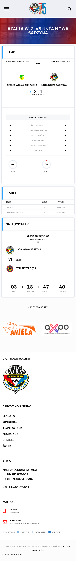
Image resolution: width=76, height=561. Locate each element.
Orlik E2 (8, 440)
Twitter (24, 532)
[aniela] (19, 328)
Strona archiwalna (12, 554)
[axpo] (56, 328)
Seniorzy (9, 416)
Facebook (10, 532)
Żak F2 (7, 446)
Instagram (40, 532)
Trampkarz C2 (12, 428)
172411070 (14, 512)
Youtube (56, 532)
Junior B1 (10, 422)
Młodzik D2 (10, 434)
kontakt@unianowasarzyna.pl (25, 524)
